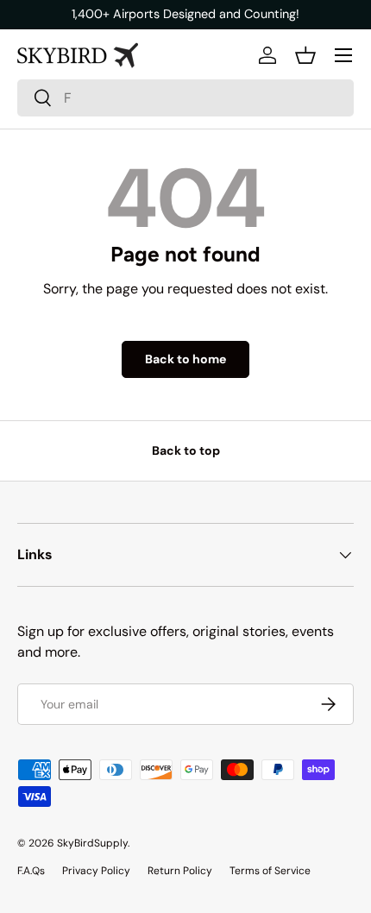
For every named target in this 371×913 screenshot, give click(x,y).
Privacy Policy (96, 871)
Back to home (185, 359)
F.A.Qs (31, 871)
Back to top (186, 450)
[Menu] (343, 55)
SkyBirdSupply (92, 843)
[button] (305, 55)
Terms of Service (270, 871)
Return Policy (180, 871)
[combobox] (185, 97)
